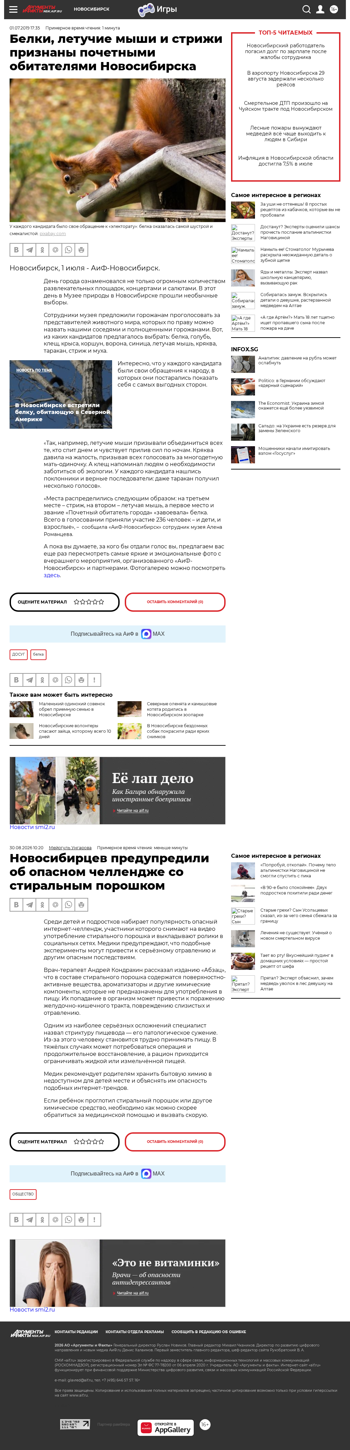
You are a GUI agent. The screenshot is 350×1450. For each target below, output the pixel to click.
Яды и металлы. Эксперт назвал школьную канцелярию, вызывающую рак (294, 277)
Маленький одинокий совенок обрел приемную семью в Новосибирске (72, 709)
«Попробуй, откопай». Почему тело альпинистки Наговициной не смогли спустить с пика (298, 870)
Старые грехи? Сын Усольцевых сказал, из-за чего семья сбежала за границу (298, 915)
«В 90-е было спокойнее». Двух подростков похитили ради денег (296, 890)
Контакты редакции (76, 1332)
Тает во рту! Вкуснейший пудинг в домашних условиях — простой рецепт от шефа (296, 961)
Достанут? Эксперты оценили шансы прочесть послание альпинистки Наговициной (300, 232)
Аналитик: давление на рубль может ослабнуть (297, 360)
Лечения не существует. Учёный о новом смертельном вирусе (296, 935)
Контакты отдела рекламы (135, 1332)
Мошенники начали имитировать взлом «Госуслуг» (294, 451)
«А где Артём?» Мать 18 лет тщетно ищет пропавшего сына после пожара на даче (297, 323)
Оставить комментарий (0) (175, 602)
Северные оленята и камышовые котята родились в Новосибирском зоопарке (182, 709)
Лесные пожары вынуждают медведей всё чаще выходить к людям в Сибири (286, 134)
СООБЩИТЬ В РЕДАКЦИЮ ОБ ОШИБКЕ (209, 1332)
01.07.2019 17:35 (25, 28)
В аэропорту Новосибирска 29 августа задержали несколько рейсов (286, 79)
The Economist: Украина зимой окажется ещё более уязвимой (291, 406)
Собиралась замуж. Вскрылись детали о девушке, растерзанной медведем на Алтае (295, 300)
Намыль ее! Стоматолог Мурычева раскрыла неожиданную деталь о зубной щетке (297, 255)
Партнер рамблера (113, 1424)
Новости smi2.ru (32, 827)
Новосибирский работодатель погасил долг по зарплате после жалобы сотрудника (286, 51)
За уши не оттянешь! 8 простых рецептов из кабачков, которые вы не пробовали (300, 210)
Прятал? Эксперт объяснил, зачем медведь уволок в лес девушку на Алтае (296, 983)
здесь (52, 575)
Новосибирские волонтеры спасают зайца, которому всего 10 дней (75, 731)
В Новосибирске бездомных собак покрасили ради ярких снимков (178, 731)
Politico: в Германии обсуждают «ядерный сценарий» (291, 383)
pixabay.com (53, 233)
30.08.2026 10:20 (26, 847)
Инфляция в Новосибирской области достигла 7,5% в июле (286, 161)
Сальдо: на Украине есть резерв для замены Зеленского (297, 428)
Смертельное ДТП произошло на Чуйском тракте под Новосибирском (286, 106)
